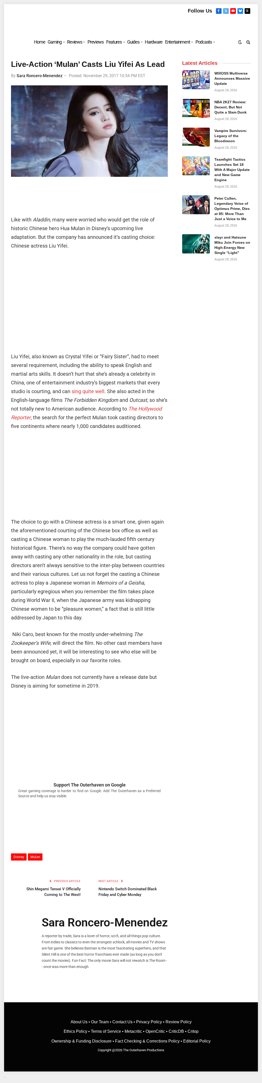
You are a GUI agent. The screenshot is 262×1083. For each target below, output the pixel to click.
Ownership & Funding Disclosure (82, 1041)
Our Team (100, 1022)
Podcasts (203, 42)
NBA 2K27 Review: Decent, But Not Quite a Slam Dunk (230, 107)
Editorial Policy (197, 1041)
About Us (80, 1022)
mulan (35, 857)
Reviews (74, 42)
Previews (96, 42)
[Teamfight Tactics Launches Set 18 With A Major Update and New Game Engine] (196, 165)
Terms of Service (106, 1031)
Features (114, 42)
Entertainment (177, 42)
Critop (193, 1031)
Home (39, 42)
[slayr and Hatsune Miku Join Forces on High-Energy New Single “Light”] (196, 243)
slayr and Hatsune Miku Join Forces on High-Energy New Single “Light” (232, 245)
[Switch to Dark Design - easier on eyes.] (240, 42)
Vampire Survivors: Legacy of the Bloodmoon (230, 136)
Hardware (153, 42)
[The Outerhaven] (131, 24)
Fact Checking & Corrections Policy (147, 1041)
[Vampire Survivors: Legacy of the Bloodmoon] (196, 137)
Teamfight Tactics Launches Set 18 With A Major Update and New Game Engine (232, 169)
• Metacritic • (133, 1031)
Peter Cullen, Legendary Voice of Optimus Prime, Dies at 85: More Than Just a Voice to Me (232, 208)
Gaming (54, 42)
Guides (133, 42)
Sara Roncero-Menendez (39, 75)
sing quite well (88, 391)
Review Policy (179, 1022)
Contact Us (122, 1022)
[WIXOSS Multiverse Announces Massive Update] (196, 79)
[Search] (247, 42)
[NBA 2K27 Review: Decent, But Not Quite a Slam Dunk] (196, 108)
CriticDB (176, 1031)
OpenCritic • (157, 1031)
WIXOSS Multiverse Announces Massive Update (232, 78)
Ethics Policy (76, 1031)
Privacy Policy (149, 1022)
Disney (19, 857)
